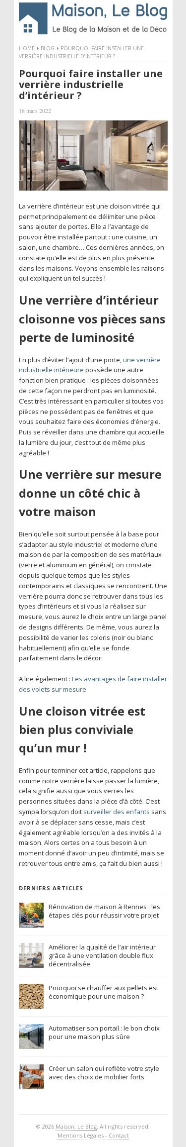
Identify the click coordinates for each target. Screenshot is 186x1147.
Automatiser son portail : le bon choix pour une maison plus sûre (104, 1032)
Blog (48, 48)
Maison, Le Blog (76, 1126)
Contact (119, 1135)
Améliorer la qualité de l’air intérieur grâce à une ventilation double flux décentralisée (102, 955)
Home (27, 48)
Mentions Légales (81, 1135)
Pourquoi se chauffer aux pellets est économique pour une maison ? (103, 992)
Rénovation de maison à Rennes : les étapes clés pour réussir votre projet (104, 911)
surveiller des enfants (116, 811)
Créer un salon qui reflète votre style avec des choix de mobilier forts (104, 1072)
